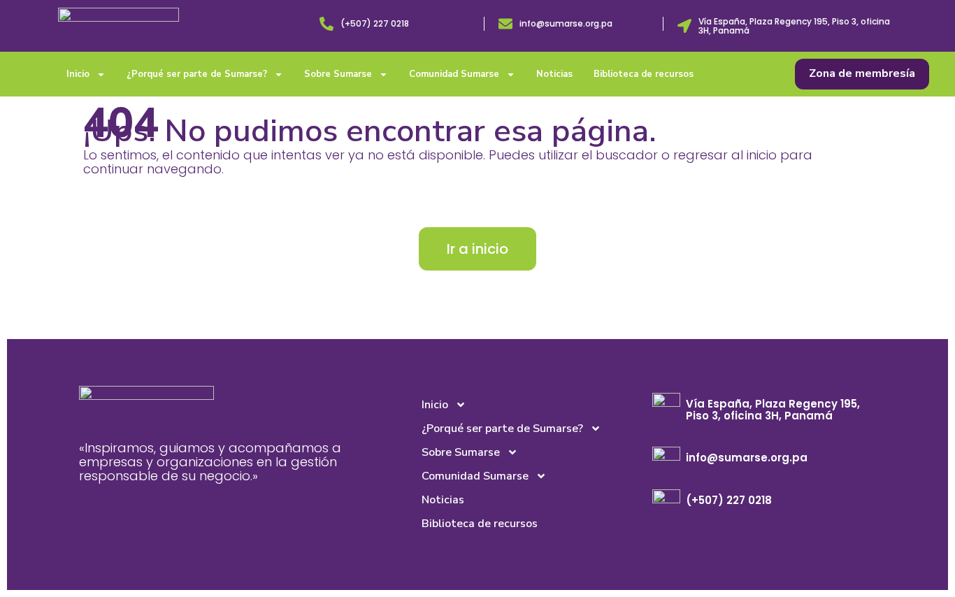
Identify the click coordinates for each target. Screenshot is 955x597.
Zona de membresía (862, 73)
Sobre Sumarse (338, 74)
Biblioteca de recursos (644, 74)
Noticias (554, 74)
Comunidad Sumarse (454, 74)
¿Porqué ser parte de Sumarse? (197, 74)
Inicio (77, 74)
